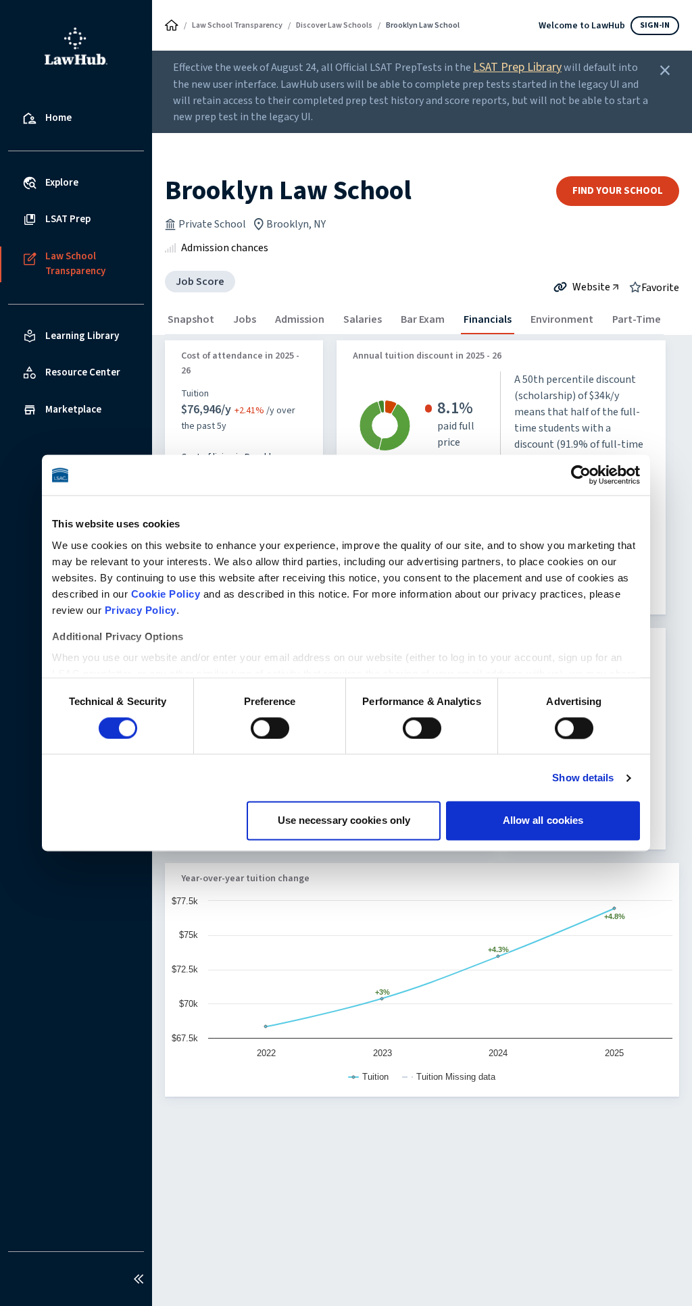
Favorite (660, 287)
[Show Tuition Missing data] (449, 1077)
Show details (583, 777)
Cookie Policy (166, 594)
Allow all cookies (543, 821)
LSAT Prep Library (517, 67)
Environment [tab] (561, 319)
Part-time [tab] (636, 319)
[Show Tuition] (369, 1077)
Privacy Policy (140, 610)
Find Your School (617, 191)
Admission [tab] (299, 319)
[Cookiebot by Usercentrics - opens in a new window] (581, 475)
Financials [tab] (488, 319)
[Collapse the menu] (138, 1279)
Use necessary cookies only (344, 821)
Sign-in (655, 25)
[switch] (270, 728)
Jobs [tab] (244, 319)
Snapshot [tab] (191, 319)
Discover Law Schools (334, 25)
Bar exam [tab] (423, 319)
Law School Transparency (237, 25)
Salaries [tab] (362, 319)
